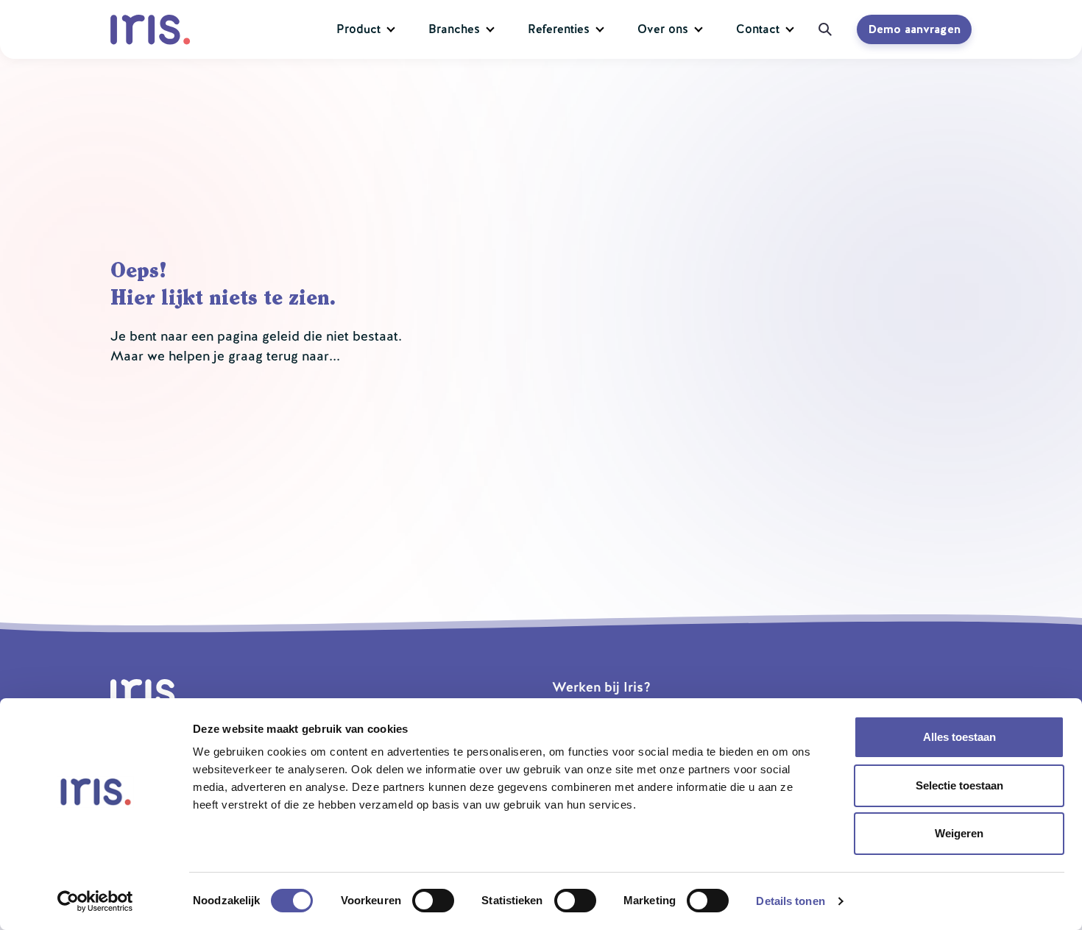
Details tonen (790, 901)
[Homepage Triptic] (153, 30)
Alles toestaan (959, 737)
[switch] (433, 900)
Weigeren (959, 833)
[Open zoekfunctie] (820, 30)
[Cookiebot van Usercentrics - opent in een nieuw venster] (95, 901)
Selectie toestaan (959, 785)
